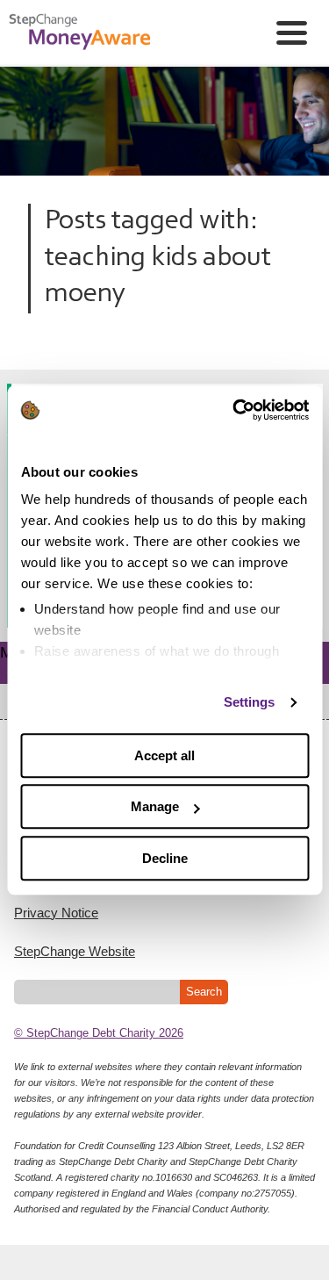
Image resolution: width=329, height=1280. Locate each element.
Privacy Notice (56, 912)
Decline (165, 858)
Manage (155, 806)
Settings (249, 701)
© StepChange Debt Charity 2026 (98, 1032)
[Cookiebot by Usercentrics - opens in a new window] (234, 410)
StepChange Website (74, 951)
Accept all (164, 755)
